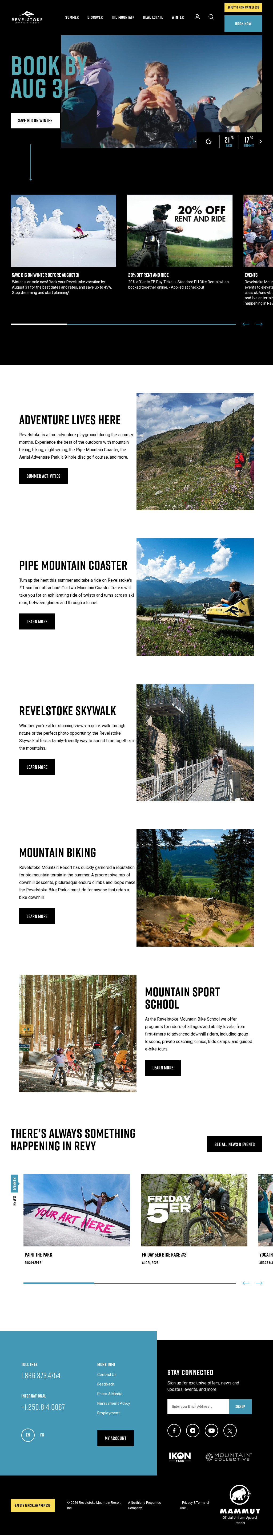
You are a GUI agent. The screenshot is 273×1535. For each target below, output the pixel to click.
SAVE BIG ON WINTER (35, 120)
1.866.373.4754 (41, 1375)
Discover (95, 17)
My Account (115, 1438)
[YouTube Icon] (211, 1430)
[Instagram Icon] (192, 1430)
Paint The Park (76, 1219)
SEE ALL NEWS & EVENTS (235, 1144)
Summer (72, 17)
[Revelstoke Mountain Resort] (27, 17)
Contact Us (107, 1374)
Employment (108, 1413)
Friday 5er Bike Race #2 (188, 1219)
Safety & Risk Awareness (243, 7)
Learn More (41, 621)
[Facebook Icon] (174, 1430)
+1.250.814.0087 (43, 1407)
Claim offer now (174, 242)
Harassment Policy (113, 1403)
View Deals (63, 245)
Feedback (105, 1384)
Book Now (243, 23)
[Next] (259, 324)
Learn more (41, 916)
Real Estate (153, 17)
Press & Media (109, 1394)
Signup (240, 1406)
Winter (178, 17)
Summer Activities (44, 476)
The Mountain (122, 17)
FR (44, 1435)
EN (30, 1435)
